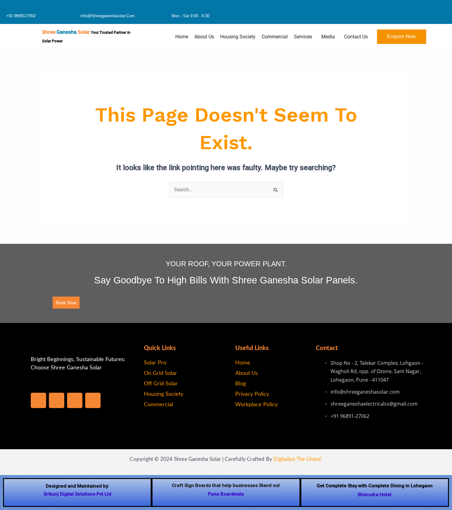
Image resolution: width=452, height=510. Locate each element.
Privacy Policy (252, 394)
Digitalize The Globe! (297, 459)
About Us (204, 37)
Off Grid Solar (161, 384)
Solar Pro (155, 363)
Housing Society (238, 37)
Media (328, 37)
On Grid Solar (160, 373)
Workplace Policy (256, 404)
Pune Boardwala (226, 494)
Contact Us (356, 37)
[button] (304, 37)
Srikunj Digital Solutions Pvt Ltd (77, 494)
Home (181, 37)
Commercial (275, 37)
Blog (240, 384)
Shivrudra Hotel (374, 494)
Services (303, 37)
